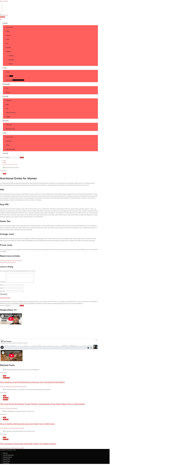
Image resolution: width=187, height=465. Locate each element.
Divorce (8, 92)
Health (5, 133)
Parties (10, 63)
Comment (3, 282)
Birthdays (11, 59)
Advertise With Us (7, 457)
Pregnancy (9, 100)
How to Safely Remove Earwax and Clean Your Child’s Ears (27, 424)
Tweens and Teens (10, 112)
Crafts (7, 31)
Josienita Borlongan (5, 298)
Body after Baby (10, 149)
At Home (8, 35)
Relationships (6, 84)
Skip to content (4, 1)
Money (9, 76)
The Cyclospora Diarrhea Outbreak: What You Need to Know (28, 443)
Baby (7, 104)
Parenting (5, 96)
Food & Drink (9, 27)
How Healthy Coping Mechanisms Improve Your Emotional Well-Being (32, 382)
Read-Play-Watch (10, 129)
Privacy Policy (6, 459)
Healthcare (9, 141)
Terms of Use (6, 461)
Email (1, 288)
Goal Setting (15, 80)
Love (7, 88)
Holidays (11, 55)
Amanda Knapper (12, 408)
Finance (5, 68)
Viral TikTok (9, 124)
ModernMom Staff (20, 386)
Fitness (8, 145)
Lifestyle (5, 23)
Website (2, 291)
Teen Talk (5, 153)
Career (7, 72)
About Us (5, 453)
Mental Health (6, 377)
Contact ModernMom (8, 455)
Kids (7, 108)
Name (2, 285)
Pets (7, 43)
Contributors (6, 463)
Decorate (8, 47)
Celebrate (8, 51)
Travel (7, 39)
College (8, 116)
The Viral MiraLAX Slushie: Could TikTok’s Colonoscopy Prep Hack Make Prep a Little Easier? (42, 404)
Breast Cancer (10, 137)
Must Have (6, 120)
